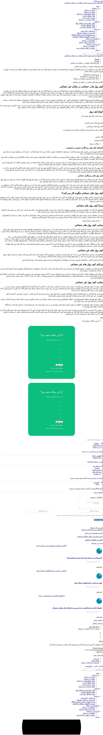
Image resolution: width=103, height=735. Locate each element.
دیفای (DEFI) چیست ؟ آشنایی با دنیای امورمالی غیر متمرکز (85, 488)
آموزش (96, 61)
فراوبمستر (88, 666)
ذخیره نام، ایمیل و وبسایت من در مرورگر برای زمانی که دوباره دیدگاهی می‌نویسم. (78, 515)
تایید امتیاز (59, 365)
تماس (97, 50)
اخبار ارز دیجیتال (89, 10)
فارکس (96, 21)
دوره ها (96, 29)
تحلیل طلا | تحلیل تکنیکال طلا (85, 23)
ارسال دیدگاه (98, 520)
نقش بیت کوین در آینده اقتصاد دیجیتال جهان (88, 583)
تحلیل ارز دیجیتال (89, 12)
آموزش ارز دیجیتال (92, 44)
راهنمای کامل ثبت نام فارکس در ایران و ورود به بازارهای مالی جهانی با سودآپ (77, 608)
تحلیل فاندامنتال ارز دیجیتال (86, 14)
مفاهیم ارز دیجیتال (89, 46)
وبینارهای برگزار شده (88, 31)
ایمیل (98, 648)
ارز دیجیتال (95, 8)
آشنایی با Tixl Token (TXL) (94, 462)
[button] (98, 492)
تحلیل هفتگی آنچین (89, 16)
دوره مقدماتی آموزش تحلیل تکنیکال (83, 35)
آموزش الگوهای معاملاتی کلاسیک (84, 37)
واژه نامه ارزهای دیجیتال (87, 42)
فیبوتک (97, 59)
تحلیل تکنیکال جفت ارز (87, 27)
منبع (101, 317)
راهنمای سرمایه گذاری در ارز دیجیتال (92, 451)
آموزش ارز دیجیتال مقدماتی (85, 33)
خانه (97, 6)
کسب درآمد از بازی (88, 18)
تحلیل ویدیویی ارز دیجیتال (86, 20)
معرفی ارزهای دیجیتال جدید (86, 48)
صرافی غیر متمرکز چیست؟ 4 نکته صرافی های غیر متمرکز (86, 478)
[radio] (49, 344)
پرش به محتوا (98, 1)
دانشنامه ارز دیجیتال (92, 39)
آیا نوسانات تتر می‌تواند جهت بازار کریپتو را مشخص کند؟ (84, 558)
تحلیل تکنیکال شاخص (88, 25)
